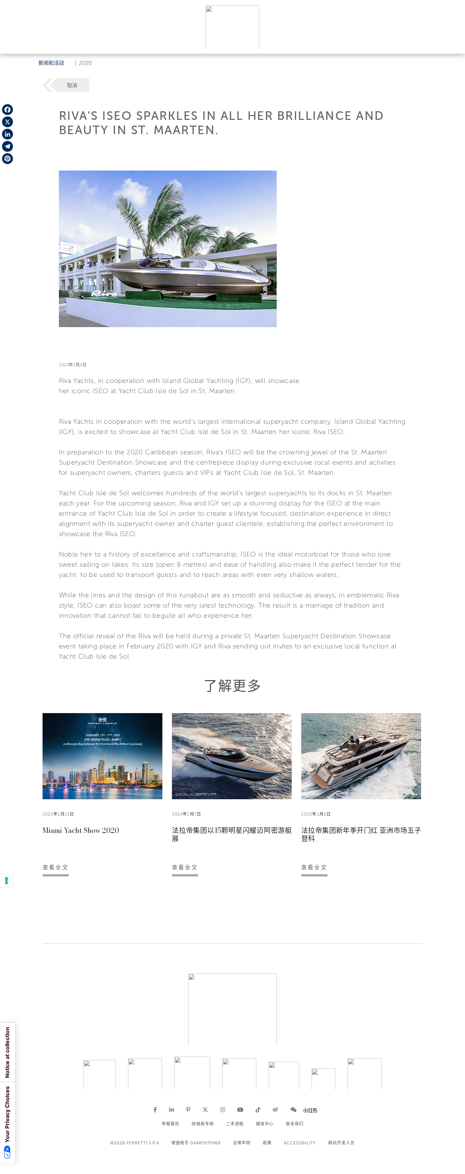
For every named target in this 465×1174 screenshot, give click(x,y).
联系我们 (295, 1124)
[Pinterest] (7, 158)
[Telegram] (7, 146)
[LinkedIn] (7, 134)
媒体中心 (265, 1124)
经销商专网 (203, 1124)
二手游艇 (235, 1124)
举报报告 (170, 1124)
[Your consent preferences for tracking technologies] (6, 880)
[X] (7, 122)
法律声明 (242, 1143)
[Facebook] (7, 109)
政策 (267, 1143)
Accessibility (300, 1143)
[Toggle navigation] (452, 42)
